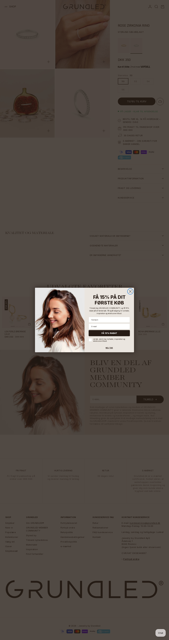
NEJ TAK (109, 348)
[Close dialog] (130, 291)
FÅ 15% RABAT (109, 333)
